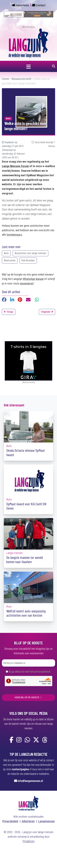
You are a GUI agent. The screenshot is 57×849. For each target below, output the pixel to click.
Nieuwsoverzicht (21, 79)
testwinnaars (14, 234)
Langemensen (46, 821)
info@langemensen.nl (30, 781)
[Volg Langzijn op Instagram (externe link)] (19, 740)
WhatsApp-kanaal (33, 279)
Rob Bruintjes (28, 260)
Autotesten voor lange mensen (30, 253)
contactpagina (20, 769)
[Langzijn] (28, 803)
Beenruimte (10, 260)
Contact (40, 5)
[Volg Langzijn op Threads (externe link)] (45, 740)
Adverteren (22, 5)
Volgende (46, 311)
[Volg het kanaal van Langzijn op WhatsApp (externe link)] (27, 740)
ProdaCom (29, 841)
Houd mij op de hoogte (27, 697)
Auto (6, 253)
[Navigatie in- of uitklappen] (28, 66)
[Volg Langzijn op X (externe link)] (36, 740)
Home (5, 79)
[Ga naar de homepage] (28, 43)
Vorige (9, 311)
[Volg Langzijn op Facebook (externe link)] (11, 740)
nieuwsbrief (27, 283)
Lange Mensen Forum (15, 166)
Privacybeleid (10, 821)
